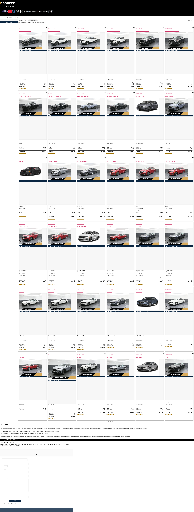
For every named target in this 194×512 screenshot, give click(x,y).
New (8, 17)
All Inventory (5, 17)
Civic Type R (22, 161)
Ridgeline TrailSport (25, 31)
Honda (14, 17)
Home (2, 17)
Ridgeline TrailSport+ (54, 96)
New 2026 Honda (28, 23)
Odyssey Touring (53, 161)
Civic (15, 17)
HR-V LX (50, 357)
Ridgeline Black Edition (113, 31)
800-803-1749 (10, 6)
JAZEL (10, 440)
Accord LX (109, 226)
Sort (26, 20)
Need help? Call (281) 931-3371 (36, 509)
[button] (36, 20)
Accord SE (139, 226)
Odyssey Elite (140, 96)
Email (4, 495)
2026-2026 (10, 17)
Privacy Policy (20, 503)
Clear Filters (190, 20)
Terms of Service (25, 503)
